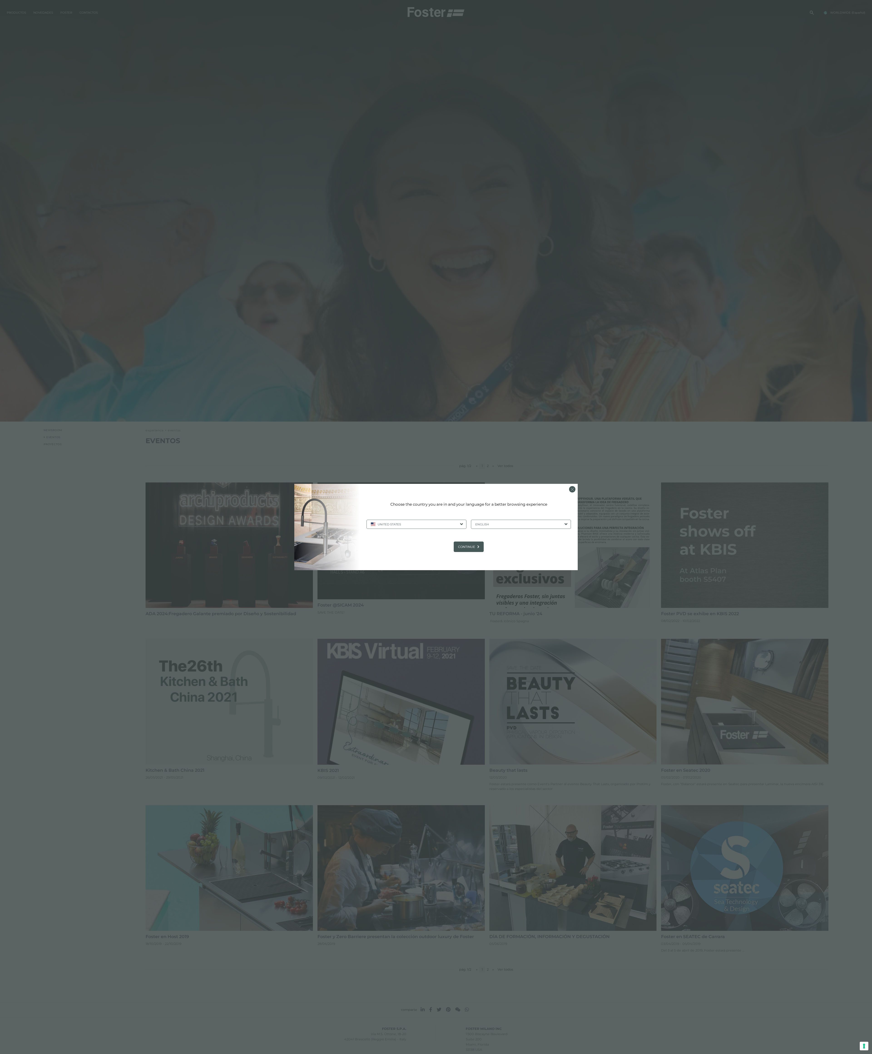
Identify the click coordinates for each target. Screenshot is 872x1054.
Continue (466, 547)
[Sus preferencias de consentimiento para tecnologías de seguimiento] (864, 1046)
